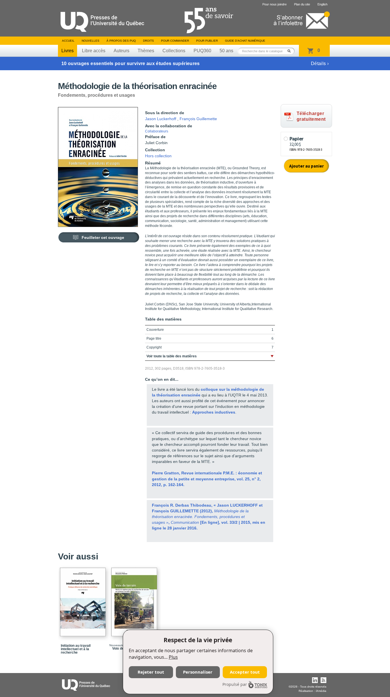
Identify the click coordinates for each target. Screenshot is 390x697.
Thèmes (146, 50)
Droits (148, 40)
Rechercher (290, 51)
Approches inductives (213, 412)
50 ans (226, 50)
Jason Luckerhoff (160, 118)
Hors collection (158, 156)
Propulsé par (234, 684)
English (322, 4)
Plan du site (302, 4)
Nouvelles (90, 40)
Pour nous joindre (274, 4)
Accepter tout (245, 672)
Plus (173, 657)
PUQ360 (202, 50)
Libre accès (93, 50)
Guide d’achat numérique (245, 40)
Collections (173, 50)
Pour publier (207, 40)
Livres (67, 50)
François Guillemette (198, 118)
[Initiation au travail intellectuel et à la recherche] (83, 599)
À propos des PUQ (121, 40)
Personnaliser (197, 672)
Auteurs (121, 50)
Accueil (68, 40)
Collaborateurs (156, 131)
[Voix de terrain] (135, 599)
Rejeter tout (151, 672)
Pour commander (175, 40)
